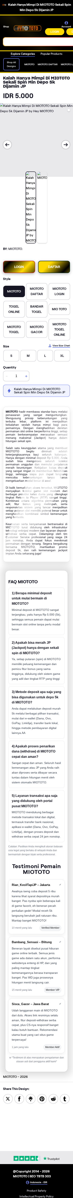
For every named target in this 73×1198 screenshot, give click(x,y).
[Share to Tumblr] (65, 1098)
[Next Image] (65, 144)
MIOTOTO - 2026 (15, 1076)
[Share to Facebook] (19, 1098)
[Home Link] (27, 28)
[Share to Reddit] (53, 1098)
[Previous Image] (7, 144)
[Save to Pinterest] (42, 1098)
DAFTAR (54, 267)
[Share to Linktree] (30, 1098)
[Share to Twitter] (8, 1098)
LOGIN (54, 31)
